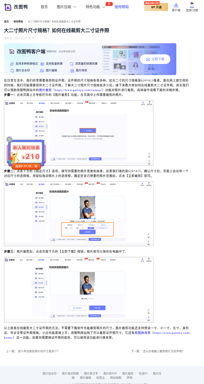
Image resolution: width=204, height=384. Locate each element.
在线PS (143, 373)
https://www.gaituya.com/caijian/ (78, 90)
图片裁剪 (45, 90)
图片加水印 (50, 373)
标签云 (100, 377)
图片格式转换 (70, 373)
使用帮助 (122, 7)
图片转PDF (110, 373)
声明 (129, 377)
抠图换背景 (143, 332)
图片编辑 (85, 377)
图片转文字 (91, 373)
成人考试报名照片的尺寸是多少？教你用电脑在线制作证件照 (55, 351)
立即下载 (158, 59)
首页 (44, 7)
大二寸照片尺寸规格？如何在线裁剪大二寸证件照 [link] (54, 21)
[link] (6, 21)
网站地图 (115, 377)
